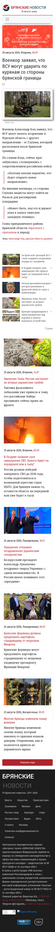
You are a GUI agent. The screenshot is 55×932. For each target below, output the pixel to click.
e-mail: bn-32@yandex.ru (38, 903)
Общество (22, 800)
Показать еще (27, 762)
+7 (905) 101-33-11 (16, 900)
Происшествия (41, 800)
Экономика (10, 806)
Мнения (26, 806)
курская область (33, 238)
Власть (8, 800)
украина (48, 238)
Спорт (42, 812)
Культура (29, 812)
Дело (38, 806)
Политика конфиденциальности (22, 831)
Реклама (23, 824)
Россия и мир (12, 812)
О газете (9, 824)
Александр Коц (16, 238)
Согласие (9, 837)
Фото (38, 818)
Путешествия (11, 818)
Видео (27, 818)
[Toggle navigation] (7, 19)
